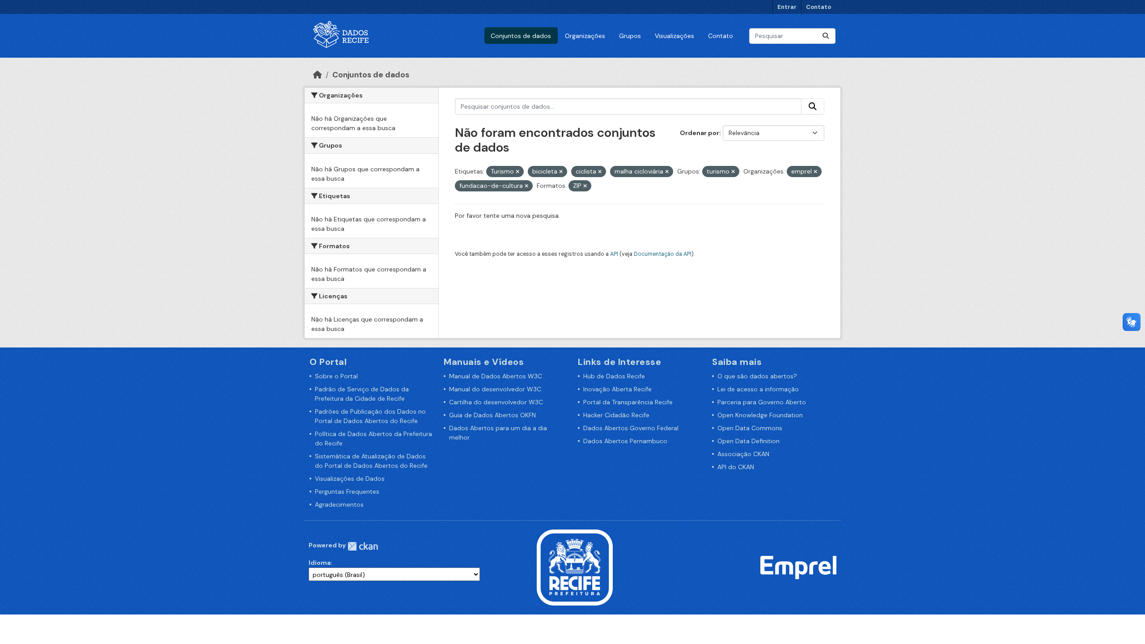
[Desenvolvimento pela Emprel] (798, 567)
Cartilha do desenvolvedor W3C (496, 402)
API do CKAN (735, 467)
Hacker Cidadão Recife (616, 415)
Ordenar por (699, 133)
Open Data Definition (748, 441)
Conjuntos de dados (521, 36)
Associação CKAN (743, 454)
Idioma (320, 563)
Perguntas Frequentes (347, 491)
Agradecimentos (339, 504)
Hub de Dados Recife (614, 376)
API (614, 254)
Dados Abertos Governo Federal (631, 428)
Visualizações (674, 36)
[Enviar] (826, 36)
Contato (818, 7)
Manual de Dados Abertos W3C (495, 376)
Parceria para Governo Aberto (761, 402)
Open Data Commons (749, 428)
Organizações (585, 36)
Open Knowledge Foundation (760, 415)
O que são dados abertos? (757, 376)
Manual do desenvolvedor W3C (495, 389)
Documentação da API (662, 254)
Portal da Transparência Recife (628, 402)
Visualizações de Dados (350, 479)
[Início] (317, 75)
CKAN (363, 546)
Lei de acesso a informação (758, 389)
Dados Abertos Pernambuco (625, 441)
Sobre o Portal (336, 376)
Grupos (630, 36)
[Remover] (517, 172)
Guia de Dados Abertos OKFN (492, 415)
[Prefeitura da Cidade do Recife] (575, 567)
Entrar (787, 7)
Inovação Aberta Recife (617, 389)
